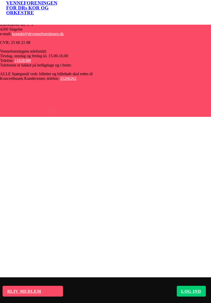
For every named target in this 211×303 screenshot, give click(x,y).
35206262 (68, 78)
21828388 (22, 60)
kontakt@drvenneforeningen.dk (38, 34)
